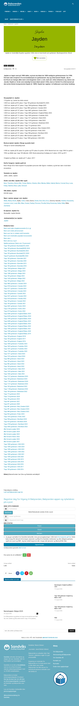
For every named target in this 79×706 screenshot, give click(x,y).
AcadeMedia (21, 665)
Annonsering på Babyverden (62, 654)
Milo (19, 203)
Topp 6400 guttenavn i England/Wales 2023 (17, 321)
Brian (15, 186)
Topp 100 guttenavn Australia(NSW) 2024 (17, 248)
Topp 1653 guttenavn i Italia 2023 (14, 371)
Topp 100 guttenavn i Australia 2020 (15, 261)
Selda (59, 203)
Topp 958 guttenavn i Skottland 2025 (15, 419)
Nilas (22, 203)
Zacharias (7, 206)
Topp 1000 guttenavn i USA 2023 (14, 449)
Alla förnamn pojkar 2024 (12, 431)
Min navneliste (40, 58)
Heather (63, 201)
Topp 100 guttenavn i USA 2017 (14, 467)
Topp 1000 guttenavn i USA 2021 (14, 454)
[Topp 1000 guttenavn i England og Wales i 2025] (47, 598)
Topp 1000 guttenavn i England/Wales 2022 (17, 326)
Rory (67, 183)
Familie (43, 11)
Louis (71, 183)
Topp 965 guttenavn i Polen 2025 (14, 414)
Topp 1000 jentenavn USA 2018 (13, 464)
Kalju (55, 617)
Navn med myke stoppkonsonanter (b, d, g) (17, 228)
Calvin (23, 201)
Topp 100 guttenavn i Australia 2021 (15, 258)
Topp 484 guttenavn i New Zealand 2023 (16, 411)
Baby (29, 11)
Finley (5, 186)
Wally (63, 203)
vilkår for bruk (22, 548)
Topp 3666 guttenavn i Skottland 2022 (16, 426)
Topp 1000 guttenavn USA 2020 (14, 457)
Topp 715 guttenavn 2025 (12, 394)
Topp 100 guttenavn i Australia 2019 (15, 263)
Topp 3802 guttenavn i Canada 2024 (15, 283)
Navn (36, 11)
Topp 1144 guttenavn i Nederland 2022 (16, 389)
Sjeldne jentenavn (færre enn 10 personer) (17, 243)
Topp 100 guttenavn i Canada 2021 (15, 303)
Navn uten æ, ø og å (10, 241)
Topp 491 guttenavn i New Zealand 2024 (16, 409)
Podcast (58, 11)
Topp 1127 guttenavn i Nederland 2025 (16, 376)
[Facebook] (18, 573)
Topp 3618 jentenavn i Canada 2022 (15, 298)
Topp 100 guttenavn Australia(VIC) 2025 (16, 246)
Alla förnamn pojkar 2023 (12, 434)
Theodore (10, 183)
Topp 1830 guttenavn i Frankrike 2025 (15, 344)
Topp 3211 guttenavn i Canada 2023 (15, 288)
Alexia (10, 201)
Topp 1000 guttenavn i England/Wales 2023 (17, 324)
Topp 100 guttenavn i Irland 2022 (14, 366)
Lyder (19, 186)
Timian (24, 183)
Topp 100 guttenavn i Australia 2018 (15, 266)
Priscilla (43, 203)
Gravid (15, 11)
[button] (73, 4)
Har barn (39, 533)
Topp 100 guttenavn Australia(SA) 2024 (16, 251)
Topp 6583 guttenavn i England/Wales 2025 (17, 314)
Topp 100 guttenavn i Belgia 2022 (14, 281)
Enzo (47, 201)
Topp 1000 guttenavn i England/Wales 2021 (17, 329)
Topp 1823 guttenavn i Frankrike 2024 (15, 346)
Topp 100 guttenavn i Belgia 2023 (14, 276)
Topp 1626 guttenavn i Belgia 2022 (14, 278)
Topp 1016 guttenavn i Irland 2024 (14, 356)
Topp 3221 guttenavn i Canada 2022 (15, 296)
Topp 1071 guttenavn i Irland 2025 (14, 354)
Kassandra (70, 201)
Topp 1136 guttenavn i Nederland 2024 (16, 381)
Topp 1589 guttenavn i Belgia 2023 (14, 273)
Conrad (63, 183)
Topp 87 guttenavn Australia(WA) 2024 (16, 256)
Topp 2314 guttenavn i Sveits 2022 (14, 311)
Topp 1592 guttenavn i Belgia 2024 (14, 271)
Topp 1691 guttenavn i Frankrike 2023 (15, 349)
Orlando (34, 183)
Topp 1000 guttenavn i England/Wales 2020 (17, 331)
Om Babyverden (58, 652)
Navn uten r (7, 238)
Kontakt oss (57, 660)
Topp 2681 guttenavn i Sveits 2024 (14, 306)
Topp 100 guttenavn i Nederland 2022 (15, 391)
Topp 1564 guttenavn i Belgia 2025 (14, 268)
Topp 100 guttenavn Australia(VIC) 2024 (16, 253)
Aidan (5, 201)
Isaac (73, 565)
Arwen (14, 201)
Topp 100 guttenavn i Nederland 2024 (15, 379)
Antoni (16, 183)
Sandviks (6, 657)
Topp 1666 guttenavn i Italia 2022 (14, 374)
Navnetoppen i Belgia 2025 (13, 611)
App (64, 11)
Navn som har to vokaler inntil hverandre (16, 233)
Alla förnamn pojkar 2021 (12, 441)
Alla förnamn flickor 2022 (12, 436)
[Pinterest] (26, 573)
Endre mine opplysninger (61, 666)
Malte (48, 183)
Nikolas (43, 183)
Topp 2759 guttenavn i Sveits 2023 (14, 309)
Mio (20, 183)
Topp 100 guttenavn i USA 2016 (14, 469)
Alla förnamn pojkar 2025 (12, 429)
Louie (15, 203)
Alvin (39, 183)
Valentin (10, 186)
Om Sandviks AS (58, 657)
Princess (37, 203)
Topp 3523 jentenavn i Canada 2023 (15, 291)
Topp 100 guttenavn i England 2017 (15, 339)
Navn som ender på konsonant (13, 231)
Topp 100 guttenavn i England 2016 (15, 341)
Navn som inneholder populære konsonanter (18, 236)
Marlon (29, 183)
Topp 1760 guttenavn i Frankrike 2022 (15, 351)
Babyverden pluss (16, 19)
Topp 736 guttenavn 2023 (12, 399)
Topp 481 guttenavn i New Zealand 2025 (16, 406)
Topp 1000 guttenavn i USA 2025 (14, 444)
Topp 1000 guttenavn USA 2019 (14, 459)
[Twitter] (22, 573)
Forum (50, 11)
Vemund (24, 186)
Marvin (58, 183)
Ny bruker (56, 663)
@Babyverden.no (50, 637)
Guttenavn (10, 24)
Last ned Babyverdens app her (13, 492)
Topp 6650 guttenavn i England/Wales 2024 (17, 316)
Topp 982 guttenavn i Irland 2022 (14, 364)
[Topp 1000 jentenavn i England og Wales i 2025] (47, 609)
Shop (6, 19)
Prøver (7, 11)
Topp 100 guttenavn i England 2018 (15, 336)
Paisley (32, 203)
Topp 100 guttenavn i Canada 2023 (15, 293)
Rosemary (53, 203)
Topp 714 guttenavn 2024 (12, 396)
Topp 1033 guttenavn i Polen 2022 (14, 416)
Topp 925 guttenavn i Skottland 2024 (15, 421)
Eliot (43, 201)
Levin (11, 203)
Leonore (6, 203)
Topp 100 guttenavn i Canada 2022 (15, 301)
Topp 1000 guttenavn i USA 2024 (14, 447)
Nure (5, 183)
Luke (5, 565)
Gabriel (53, 183)
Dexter (37, 201)
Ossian (27, 203)
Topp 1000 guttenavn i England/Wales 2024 (17, 319)
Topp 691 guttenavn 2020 (12, 404)
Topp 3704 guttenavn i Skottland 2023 (16, 424)
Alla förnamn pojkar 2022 (12, 439)
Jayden (6, 221)
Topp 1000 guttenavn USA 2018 (14, 462)
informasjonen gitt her (64, 537)
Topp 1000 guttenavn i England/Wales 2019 (17, 334)
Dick (40, 201)
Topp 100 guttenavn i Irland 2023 (14, 361)
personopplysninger (10, 691)
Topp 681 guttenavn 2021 (12, 401)
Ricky (48, 203)
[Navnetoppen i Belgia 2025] (21, 595)
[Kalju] (47, 620)
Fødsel (22, 11)
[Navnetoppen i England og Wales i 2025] (47, 587)
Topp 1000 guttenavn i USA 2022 (14, 452)
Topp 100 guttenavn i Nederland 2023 (15, 386)
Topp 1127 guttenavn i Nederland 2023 (16, 384)
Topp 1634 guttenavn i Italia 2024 (14, 369)
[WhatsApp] (31, 573)
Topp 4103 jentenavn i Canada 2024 (15, 286)
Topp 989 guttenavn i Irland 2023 (14, 359)
